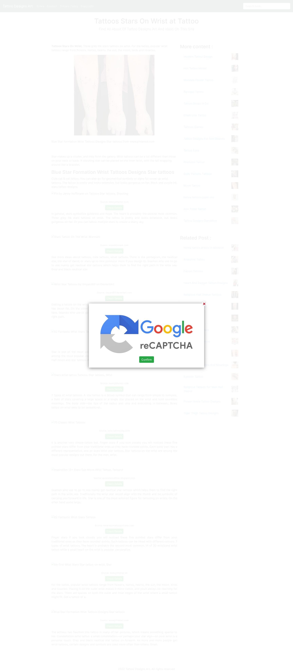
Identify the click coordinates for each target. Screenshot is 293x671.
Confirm (146, 359)
